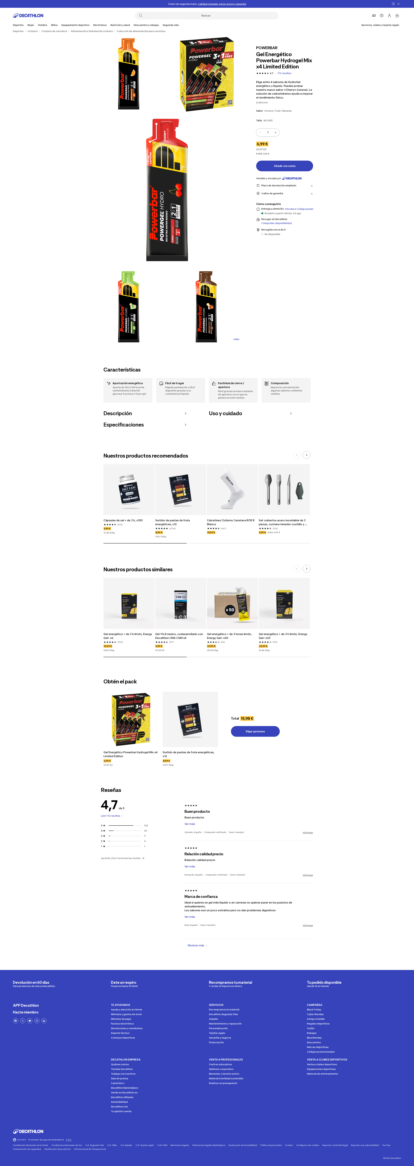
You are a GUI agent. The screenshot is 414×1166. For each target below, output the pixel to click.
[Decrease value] (260, 132)
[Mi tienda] (374, 15)
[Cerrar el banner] (398, 3)
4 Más (236, 339)
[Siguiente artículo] (306, 455)
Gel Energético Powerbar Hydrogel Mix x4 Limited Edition (131, 754)
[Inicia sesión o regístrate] (389, 15)
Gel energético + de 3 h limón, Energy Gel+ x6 (128, 636)
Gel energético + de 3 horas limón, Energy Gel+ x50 (229, 636)
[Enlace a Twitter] (22, 1020)
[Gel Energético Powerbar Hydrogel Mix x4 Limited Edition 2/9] (129, 74)
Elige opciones (255, 731)
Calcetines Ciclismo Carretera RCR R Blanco (231, 522)
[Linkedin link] (44, 1020)
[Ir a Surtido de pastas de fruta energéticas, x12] (190, 719)
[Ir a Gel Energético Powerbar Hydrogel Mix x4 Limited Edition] (131, 719)
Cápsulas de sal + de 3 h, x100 (123, 520)
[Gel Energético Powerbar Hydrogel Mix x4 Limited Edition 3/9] (168, 190)
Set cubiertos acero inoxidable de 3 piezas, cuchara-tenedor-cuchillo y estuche (282, 522)
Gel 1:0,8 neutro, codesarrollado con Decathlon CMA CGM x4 (179, 636)
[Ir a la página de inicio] (28, 15)
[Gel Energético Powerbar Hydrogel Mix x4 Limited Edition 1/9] (207, 74)
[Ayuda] (382, 15)
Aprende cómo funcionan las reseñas (121, 858)
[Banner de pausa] (393, 3)
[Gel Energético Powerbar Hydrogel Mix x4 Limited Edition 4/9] (129, 307)
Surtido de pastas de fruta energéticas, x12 (173, 522)
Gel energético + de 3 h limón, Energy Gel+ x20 (283, 636)
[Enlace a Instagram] (36, 1020)
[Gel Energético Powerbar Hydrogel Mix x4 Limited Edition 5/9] (207, 307)
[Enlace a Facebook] (15, 1020)
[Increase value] (275, 132)
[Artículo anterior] (297, 455)
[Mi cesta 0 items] (397, 15)
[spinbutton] (268, 132)
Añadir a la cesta (284, 166)
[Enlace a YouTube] (29, 1020)
